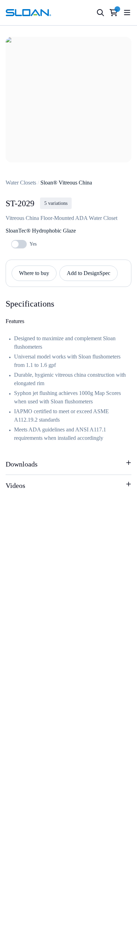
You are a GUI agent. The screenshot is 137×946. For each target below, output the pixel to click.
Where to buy (34, 273)
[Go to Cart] (114, 12)
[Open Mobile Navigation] (127, 12)
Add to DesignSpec (88, 273)
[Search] (100, 12)
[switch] (19, 244)
